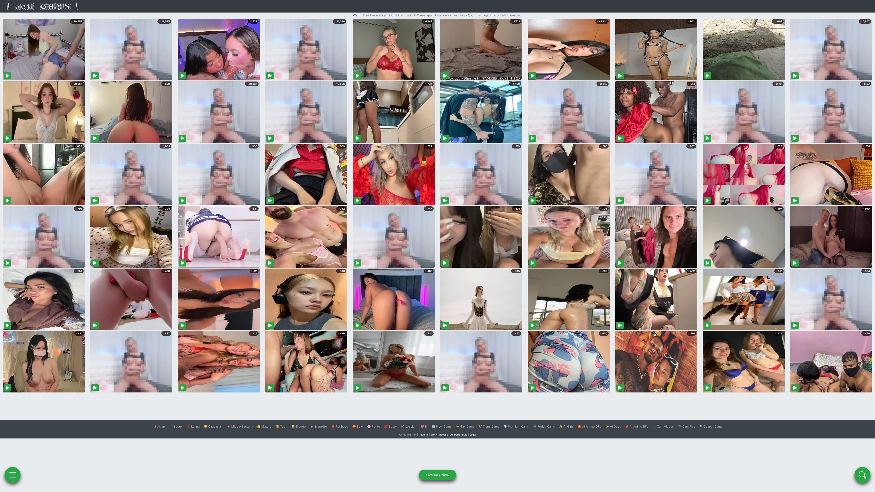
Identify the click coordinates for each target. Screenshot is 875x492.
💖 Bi (423, 426)
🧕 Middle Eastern (240, 426)
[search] (862, 475)
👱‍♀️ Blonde (298, 426)
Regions (424, 434)
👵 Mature (264, 426)
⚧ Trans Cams (488, 426)
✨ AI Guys (613, 426)
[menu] (13, 475)
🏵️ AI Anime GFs (589, 426)
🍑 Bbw (357, 426)
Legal (473, 434)
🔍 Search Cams (710, 426)
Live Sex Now (438, 475)
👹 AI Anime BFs (636, 426)
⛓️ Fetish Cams (544, 426)
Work (434, 434)
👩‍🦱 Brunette (318, 426)
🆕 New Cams (441, 426)
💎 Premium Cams (516, 426)
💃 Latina (193, 426)
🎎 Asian (159, 426)
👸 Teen (281, 426)
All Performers (458, 434)
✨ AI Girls (566, 426)
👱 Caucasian (213, 426)
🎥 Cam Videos (663, 426)
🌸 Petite (373, 426)
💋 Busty (390, 426)
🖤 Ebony (176, 426)
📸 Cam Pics (686, 426)
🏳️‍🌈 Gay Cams (465, 426)
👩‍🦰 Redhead (339, 426)
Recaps (443, 434)
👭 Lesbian (408, 426)
